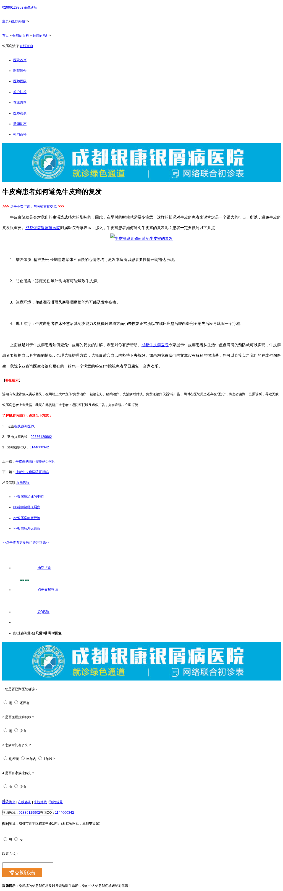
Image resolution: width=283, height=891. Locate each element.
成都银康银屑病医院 (42, 228)
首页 (5, 35)
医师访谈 (20, 113)
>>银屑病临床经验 (26, 518)
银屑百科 (20, 134)
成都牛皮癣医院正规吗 (32, 472)
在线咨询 (26, 46)
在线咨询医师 (24, 426)
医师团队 (20, 81)
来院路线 (40, 802)
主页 (5, 21)
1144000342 (39, 447)
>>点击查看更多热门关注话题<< (26, 543)
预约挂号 (56, 802)
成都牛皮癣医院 (155, 345)
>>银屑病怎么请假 (26, 528)
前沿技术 (20, 92)
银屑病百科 (20, 35)
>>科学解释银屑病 (26, 507)
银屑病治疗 (19, 21)
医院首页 (20, 60)
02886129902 (41, 437)
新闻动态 (20, 124)
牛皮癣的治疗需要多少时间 (35, 461)
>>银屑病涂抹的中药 (28, 497)
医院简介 (20, 71)
